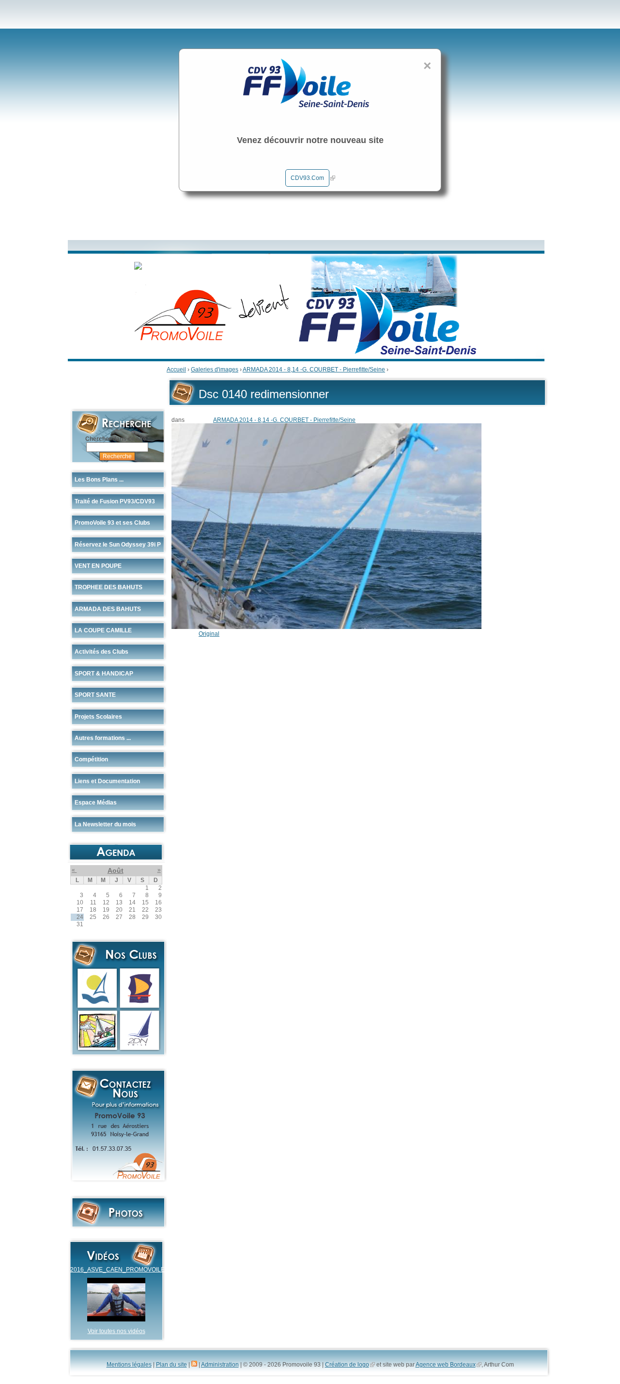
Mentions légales (129, 1364)
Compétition (91, 759)
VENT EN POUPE (98, 566)
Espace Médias (96, 802)
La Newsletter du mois (105, 824)
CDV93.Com (307, 178)
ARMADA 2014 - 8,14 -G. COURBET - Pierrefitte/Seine (314, 369)
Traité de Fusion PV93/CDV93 (115, 501)
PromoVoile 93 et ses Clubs (112, 522)
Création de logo (347, 1364)
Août (116, 870)
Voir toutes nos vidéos (116, 1331)
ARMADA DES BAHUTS (108, 609)
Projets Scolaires (98, 716)
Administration (220, 1364)
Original (209, 633)
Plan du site (171, 1364)
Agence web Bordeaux (446, 1364)
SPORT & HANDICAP (104, 673)
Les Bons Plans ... (99, 479)
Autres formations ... (103, 738)
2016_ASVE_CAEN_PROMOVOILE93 (120, 1269)
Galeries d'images (214, 369)
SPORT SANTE (95, 695)
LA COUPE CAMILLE (103, 630)
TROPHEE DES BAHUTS (108, 587)
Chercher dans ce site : (117, 438)
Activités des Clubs (101, 651)
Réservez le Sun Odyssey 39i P (118, 544)
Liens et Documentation (107, 781)
